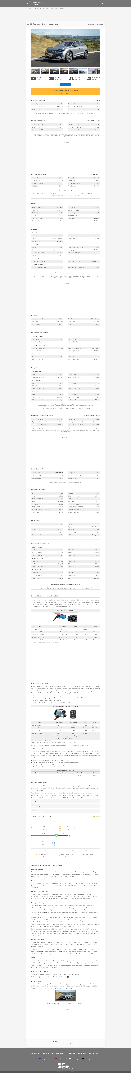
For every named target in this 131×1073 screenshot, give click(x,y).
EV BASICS (59, 1053)
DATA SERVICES (70, 1053)
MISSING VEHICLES (48, 1053)
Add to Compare (65, 85)
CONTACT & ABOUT (95, 1053)
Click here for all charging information (65, 273)
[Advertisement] (65, 15)
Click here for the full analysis (65, 190)
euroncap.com (77, 482)
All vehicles (30, 8)
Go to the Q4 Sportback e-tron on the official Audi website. (65, 584)
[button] (98, 30)
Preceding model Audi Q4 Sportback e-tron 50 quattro (65, 1003)
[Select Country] (102, 3)
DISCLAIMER (82, 1053)
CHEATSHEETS (34, 1053)
